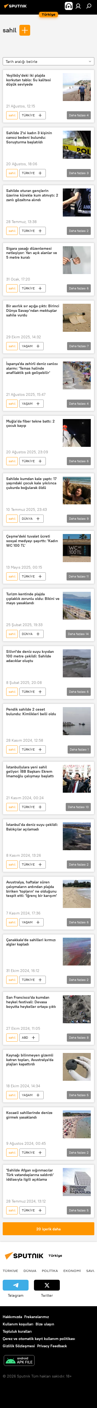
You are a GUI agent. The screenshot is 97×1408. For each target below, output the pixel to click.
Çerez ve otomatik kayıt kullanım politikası (39, 1338)
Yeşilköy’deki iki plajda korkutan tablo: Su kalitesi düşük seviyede (28, 80)
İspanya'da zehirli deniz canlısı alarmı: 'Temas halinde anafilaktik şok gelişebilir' (32, 368)
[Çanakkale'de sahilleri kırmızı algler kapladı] (77, 952)
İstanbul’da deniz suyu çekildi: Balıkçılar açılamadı (32, 827)
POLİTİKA (50, 1270)
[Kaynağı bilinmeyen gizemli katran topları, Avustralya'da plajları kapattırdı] (77, 1067)
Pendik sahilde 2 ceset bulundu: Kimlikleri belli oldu (31, 711)
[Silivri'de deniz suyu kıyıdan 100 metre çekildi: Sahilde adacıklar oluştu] (77, 663)
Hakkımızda (12, 1316)
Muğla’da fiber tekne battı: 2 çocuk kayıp (30, 423)
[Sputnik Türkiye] (16, 8)
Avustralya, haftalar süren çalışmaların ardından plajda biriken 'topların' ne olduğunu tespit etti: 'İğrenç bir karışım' (31, 889)
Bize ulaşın (45, 1324)
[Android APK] (19, 1361)
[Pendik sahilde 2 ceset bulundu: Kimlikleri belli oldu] (77, 721)
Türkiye (10, 1270)
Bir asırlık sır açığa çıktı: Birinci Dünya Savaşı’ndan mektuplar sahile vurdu (32, 311)
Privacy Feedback (52, 1345)
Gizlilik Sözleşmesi (19, 1345)
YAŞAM (27, 346)
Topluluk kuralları (17, 1331)
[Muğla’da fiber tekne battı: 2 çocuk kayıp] (77, 433)
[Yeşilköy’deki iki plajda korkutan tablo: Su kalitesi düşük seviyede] (77, 87)
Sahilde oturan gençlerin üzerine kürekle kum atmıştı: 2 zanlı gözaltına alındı (32, 195)
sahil (9, 30)
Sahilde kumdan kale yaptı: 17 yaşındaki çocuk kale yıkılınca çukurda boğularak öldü (31, 483)
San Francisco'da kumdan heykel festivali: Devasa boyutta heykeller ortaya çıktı (31, 1002)
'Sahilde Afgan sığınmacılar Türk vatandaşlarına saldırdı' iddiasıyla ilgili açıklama (30, 1175)
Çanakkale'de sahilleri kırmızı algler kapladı (31, 942)
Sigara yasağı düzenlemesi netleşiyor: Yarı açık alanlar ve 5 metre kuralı (31, 253)
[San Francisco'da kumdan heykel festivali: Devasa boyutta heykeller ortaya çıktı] (77, 1009)
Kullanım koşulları (18, 1324)
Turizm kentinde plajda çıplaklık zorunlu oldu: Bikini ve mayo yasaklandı (33, 599)
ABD (25, 1037)
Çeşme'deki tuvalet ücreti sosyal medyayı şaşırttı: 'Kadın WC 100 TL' (32, 541)
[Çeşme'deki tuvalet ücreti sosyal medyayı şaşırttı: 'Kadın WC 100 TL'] (77, 548)
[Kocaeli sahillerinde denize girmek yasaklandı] (77, 1124)
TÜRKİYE (28, 115)
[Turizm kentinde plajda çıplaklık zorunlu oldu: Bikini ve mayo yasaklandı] (77, 606)
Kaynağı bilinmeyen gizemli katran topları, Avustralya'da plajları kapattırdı (29, 1060)
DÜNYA (27, 518)
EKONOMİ (72, 1270)
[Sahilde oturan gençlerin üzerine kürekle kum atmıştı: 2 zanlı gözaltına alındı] (77, 202)
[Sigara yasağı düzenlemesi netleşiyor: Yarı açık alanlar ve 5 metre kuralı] (77, 260)
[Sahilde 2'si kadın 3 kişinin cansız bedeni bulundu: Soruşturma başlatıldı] (77, 145)
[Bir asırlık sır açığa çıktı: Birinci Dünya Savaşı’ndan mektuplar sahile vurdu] (77, 318)
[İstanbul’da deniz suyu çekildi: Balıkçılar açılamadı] (77, 836)
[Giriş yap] (78, 6)
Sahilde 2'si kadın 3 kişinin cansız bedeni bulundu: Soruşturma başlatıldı (29, 137)
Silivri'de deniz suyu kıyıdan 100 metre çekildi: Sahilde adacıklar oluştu (30, 656)
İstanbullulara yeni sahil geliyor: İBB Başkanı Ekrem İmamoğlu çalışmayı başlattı (30, 772)
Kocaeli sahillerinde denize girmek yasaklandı (29, 1115)
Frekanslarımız (36, 1316)
